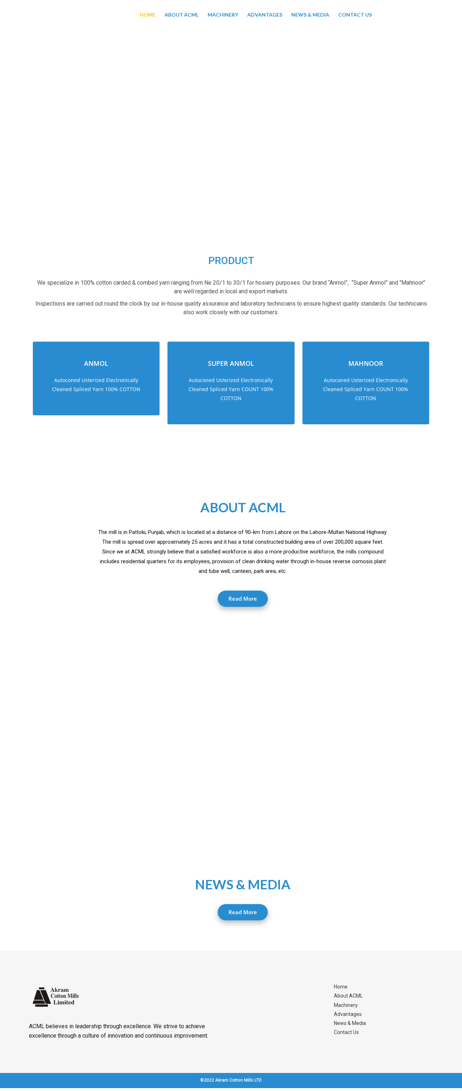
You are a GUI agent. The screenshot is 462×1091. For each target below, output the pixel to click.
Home (148, 15)
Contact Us (355, 15)
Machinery (223, 15)
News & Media (310, 15)
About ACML (182, 15)
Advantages (264, 15)
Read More (242, 598)
